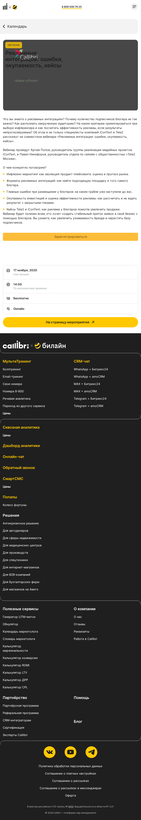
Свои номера (12, 384)
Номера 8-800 (13, 391)
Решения (11, 515)
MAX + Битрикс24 (87, 384)
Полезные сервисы (20, 609)
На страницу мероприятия (67, 322)
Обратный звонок (19, 467)
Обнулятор (10, 624)
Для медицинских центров (22, 545)
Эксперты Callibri (15, 735)
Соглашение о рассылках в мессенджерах (71, 788)
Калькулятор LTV (15, 672)
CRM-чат (82, 361)
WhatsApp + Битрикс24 (91, 369)
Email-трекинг (13, 376)
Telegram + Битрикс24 (90, 398)
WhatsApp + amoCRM (89, 376)
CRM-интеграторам (17, 720)
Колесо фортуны (15, 505)
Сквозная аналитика (21, 427)
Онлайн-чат (13, 456)
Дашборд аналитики (21, 445)
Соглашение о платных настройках (70, 773)
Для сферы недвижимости (22, 538)
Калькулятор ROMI (16, 665)
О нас (78, 617)
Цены (7, 413)
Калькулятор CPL (15, 687)
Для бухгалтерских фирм (21, 582)
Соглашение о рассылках (70, 781)
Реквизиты (81, 631)
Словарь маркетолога (19, 639)
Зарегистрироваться (70, 236)
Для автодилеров (15, 530)
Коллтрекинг (12, 369)
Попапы (10, 497)
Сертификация (13, 727)
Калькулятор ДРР (15, 680)
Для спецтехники (15, 560)
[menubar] (134, 6)
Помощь (81, 697)
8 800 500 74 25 (72, 6)
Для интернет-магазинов (21, 567)
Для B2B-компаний (16, 574)
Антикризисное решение (21, 523)
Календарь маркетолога (20, 631)
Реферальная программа (21, 713)
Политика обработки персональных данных (70, 766)
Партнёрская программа (21, 705)
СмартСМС (13, 478)
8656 (70, 806)
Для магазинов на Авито (20, 589)
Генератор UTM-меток (19, 617)
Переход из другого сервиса (24, 406)
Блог (78, 721)
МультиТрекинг (17, 361)
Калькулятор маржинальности (15, 648)
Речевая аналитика (16, 398)
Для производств (15, 552)
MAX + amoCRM (85, 391)
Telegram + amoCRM (88, 406)
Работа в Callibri (85, 639)
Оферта (70, 795)
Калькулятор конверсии (20, 658)
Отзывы (79, 624)
